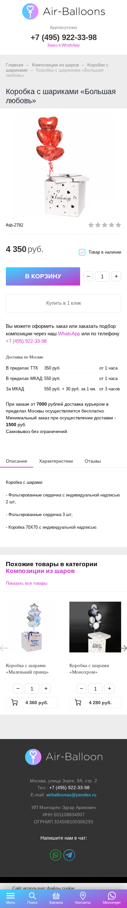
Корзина (56, 902)
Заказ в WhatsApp (63, 45)
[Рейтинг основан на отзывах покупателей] (104, 226)
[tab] (16, 461)
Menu (10, 902)
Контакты (83, 902)
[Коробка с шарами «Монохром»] (95, 627)
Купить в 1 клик (63, 303)
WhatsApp (69, 333)
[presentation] (16, 460)
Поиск (32, 902)
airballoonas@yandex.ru (71, 794)
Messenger (112, 902)
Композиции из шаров (55, 64)
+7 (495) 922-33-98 (26, 341)
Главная (14, 64)
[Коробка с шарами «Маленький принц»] (32, 627)
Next (122, 648)
